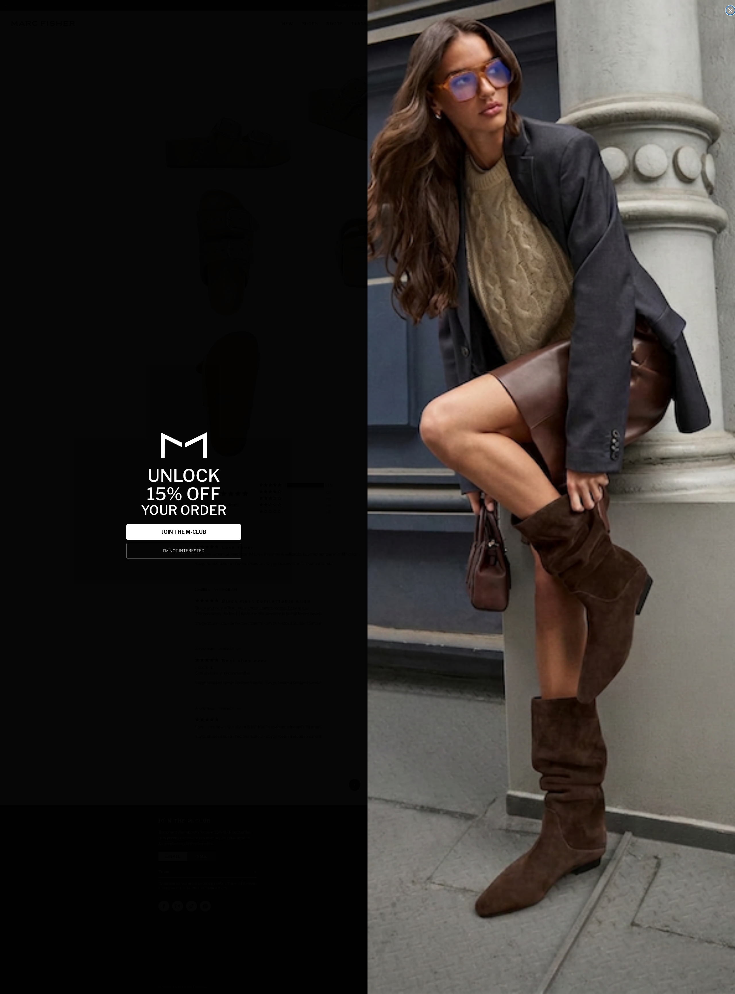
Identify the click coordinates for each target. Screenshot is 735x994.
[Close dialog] (730, 10)
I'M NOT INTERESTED (183, 550)
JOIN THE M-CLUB (183, 532)
